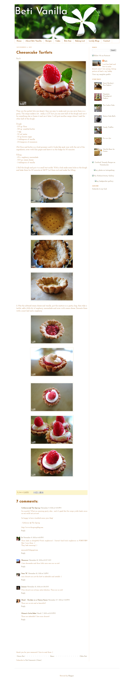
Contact (106, 41)
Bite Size (67, 41)
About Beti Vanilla (33, 41)
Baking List (80, 41)
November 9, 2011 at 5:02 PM (51, 508)
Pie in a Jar (107, 138)
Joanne (23, 587)
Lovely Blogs (94, 41)
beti (20, 492)
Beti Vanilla (41, 11)
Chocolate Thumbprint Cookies (107, 96)
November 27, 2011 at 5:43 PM (59, 600)
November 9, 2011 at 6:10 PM (33, 537)
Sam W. (24, 573)
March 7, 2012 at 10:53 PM (46, 613)
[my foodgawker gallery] (104, 181)
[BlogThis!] (36, 492)
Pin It (18, 58)
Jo (22, 537)
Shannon (24, 560)
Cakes (57, 41)
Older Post (83, 656)
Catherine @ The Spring (30, 508)
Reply (23, 531)
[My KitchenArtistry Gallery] (103, 176)
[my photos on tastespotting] (104, 170)
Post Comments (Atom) (34, 660)
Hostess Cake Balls (109, 116)
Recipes (49, 41)
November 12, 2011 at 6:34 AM (38, 587)
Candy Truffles (108, 127)
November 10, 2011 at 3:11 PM (38, 573)
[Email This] (35, 492)
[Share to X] (38, 492)
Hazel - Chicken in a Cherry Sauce (34, 600)
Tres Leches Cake (109, 105)
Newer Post (20, 656)
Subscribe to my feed (99, 189)
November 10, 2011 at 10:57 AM (40, 560)
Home (19, 41)
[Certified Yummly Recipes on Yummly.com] (104, 165)
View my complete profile (101, 74)
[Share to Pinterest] (42, 492)
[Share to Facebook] (40, 492)
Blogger (71, 676)
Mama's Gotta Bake (28, 613)
